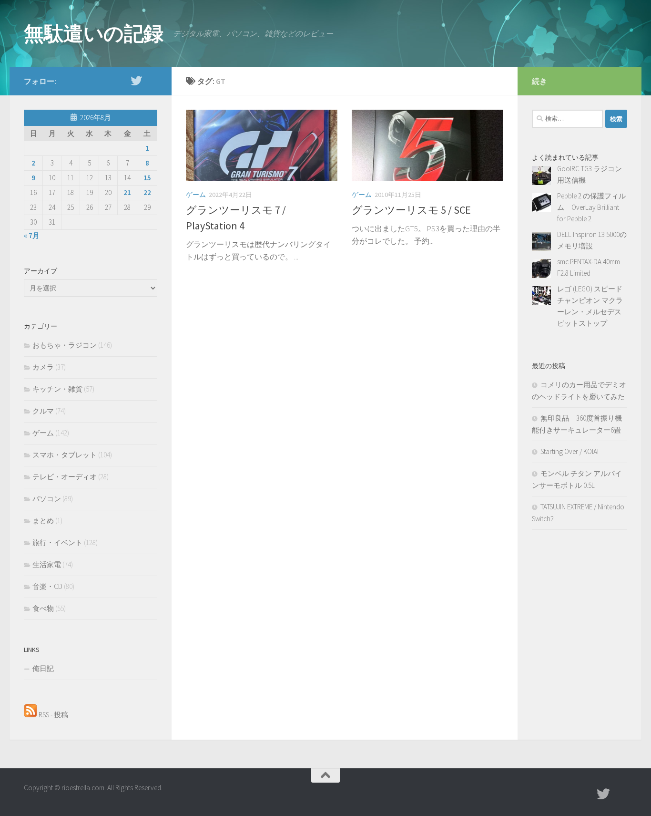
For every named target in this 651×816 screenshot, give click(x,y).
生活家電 (46, 564)
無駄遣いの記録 (93, 33)
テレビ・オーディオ (64, 476)
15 (147, 177)
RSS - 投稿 (52, 714)
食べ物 (43, 608)
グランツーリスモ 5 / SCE (411, 210)
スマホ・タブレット (64, 454)
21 (127, 192)
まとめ (43, 520)
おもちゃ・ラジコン (64, 345)
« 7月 (32, 235)
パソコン (46, 498)
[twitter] (136, 80)
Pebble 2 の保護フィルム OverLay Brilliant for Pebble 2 (591, 207)
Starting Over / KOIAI (569, 451)
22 (147, 192)
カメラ (43, 367)
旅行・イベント (57, 542)
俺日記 (43, 668)
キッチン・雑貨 (57, 388)
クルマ (43, 410)
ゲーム (196, 194)
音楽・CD (47, 586)
